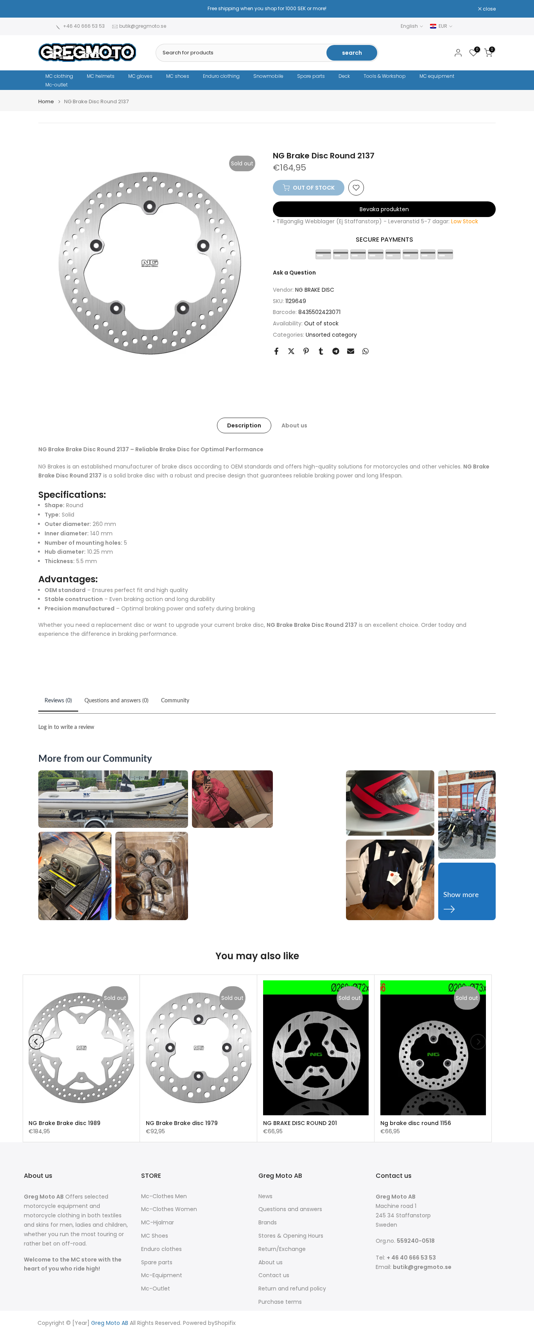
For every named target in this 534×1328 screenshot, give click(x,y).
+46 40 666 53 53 (84, 26)
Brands (267, 1222)
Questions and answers (290, 1209)
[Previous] (36, 1042)
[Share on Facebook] (276, 351)
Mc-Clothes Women (169, 1209)
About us (294, 425)
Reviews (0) (58, 700)
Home (46, 101)
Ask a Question (294, 272)
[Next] (478, 1042)
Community (175, 700)
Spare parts (311, 76)
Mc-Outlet (155, 1288)
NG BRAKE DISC (314, 290)
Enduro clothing (221, 76)
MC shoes (177, 76)
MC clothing (59, 76)
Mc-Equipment (161, 1275)
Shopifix (225, 1323)
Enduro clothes (161, 1249)
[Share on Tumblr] (320, 351)
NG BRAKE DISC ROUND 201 (300, 1123)
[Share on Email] (350, 351)
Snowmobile (268, 76)
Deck (344, 76)
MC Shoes (154, 1236)
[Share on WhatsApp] (365, 351)
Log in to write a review (66, 727)
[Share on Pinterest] (306, 351)
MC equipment (436, 76)
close (49, 9)
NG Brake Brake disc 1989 (64, 1123)
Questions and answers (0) (116, 700)
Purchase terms (280, 1302)
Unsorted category (331, 335)
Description (244, 425)
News (265, 1196)
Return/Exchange (282, 1249)
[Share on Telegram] (335, 351)
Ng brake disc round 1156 (415, 1123)
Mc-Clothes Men (164, 1196)
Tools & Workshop (385, 76)
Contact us (273, 1275)
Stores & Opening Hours (290, 1236)
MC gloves (140, 76)
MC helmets (101, 76)
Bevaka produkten (384, 209)
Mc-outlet (56, 84)
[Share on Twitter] (291, 351)
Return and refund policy (292, 1288)
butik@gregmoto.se (142, 26)
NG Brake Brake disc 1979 (182, 1123)
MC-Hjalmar (157, 1222)
